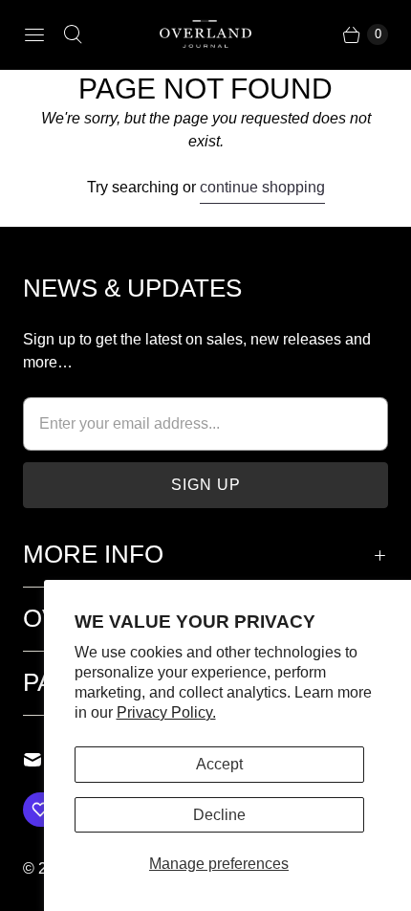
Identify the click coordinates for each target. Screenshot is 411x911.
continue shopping (262, 187)
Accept (219, 764)
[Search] (73, 34)
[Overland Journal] (205, 34)
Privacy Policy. (166, 712)
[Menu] (34, 34)
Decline (219, 815)
